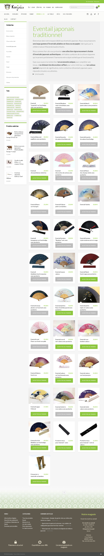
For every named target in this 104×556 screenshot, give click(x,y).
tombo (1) (18, 115)
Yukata (8, 82)
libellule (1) (10, 107)
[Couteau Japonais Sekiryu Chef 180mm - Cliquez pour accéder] (9, 174)
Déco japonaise (27, 526)
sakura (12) (20, 111)
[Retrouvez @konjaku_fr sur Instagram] (87, 14)
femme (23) (10, 101)
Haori (7, 62)
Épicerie (24, 14)
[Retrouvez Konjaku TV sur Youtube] (91, 14)
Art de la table (26, 524)
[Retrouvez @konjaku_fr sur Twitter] (95, 14)
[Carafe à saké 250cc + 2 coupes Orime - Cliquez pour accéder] (9, 162)
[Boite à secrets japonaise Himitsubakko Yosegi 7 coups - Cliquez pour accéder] (9, 147)
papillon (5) (18, 109)
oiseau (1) (10, 109)
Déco (58, 14)
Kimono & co (40, 14)
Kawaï (32, 14)
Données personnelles (10, 526)
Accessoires (9, 31)
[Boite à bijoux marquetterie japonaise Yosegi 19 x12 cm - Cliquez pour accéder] (9, 133)
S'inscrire (96, 1)
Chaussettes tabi (10, 41)
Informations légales (10, 518)
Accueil (6, 14)
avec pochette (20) (13, 97)
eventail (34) (19, 99)
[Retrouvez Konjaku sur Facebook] (98, 14)
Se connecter (89, 1)
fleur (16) (18, 101)
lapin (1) (18, 105)
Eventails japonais (11, 46)
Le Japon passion (27, 528)
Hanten (8, 56)
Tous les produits (27, 518)
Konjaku (15, 14)
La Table (51, 14)
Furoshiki (8, 51)
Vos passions (67, 14)
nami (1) (18, 107)
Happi (7, 67)
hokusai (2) (17, 103)
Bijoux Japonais (10, 36)
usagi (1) (9, 117)
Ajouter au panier (39, 110)
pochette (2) (11, 111)
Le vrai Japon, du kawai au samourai (45, 7)
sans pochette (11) (13, 113)
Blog (6, 19)
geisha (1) (10, 103)
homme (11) (10, 105)
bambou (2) (10, 99)
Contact (13, 19)
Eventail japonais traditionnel (53, 31)
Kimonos (8, 72)
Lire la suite (39, 74)
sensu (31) (10, 115)
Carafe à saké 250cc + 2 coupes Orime (18, 162)
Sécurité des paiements (11, 520)
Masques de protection (12, 77)
